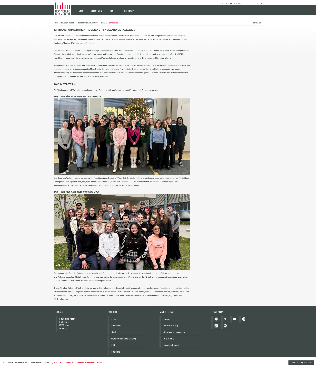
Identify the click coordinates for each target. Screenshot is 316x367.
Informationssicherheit (171, 345)
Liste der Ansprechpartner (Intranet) (123, 338)
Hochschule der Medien (64, 23)
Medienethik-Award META (88, 23)
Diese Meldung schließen (301, 363)
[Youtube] (235, 319)
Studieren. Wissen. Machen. (232, 3)
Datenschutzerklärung (170, 325)
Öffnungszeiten (116, 325)
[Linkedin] (216, 326)
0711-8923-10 (63, 328)
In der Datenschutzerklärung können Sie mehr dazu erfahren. (78, 363)
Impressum (166, 319)
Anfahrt (113, 332)
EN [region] (261, 3)
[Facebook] (216, 319)
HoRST (113, 345)
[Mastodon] (226, 326)
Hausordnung (115, 351)
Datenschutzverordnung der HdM (174, 332)
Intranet (257, 23)
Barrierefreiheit (168, 338)
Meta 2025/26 (113, 23)
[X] (226, 319)
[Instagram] (244, 319)
